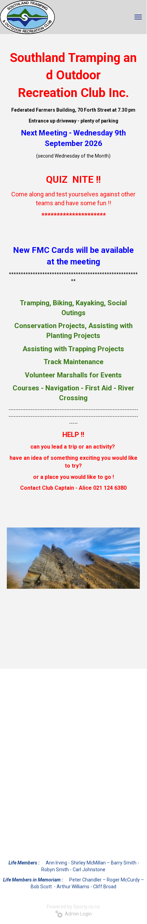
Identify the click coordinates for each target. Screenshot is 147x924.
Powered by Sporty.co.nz (73, 906)
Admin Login (77, 914)
